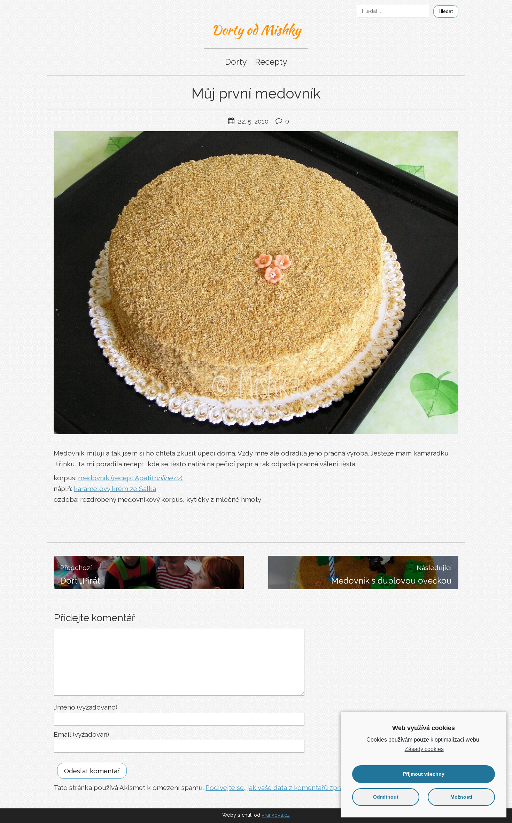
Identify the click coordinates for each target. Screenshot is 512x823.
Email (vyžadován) (81, 734)
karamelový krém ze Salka (115, 488)
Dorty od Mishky (256, 29)
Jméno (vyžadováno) (85, 707)
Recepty (271, 62)
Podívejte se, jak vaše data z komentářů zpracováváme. (290, 787)
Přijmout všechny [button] (423, 774)
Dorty (236, 62)
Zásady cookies (424, 749)
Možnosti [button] (461, 797)
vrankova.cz (276, 815)
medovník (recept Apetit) (130, 478)
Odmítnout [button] (385, 797)
